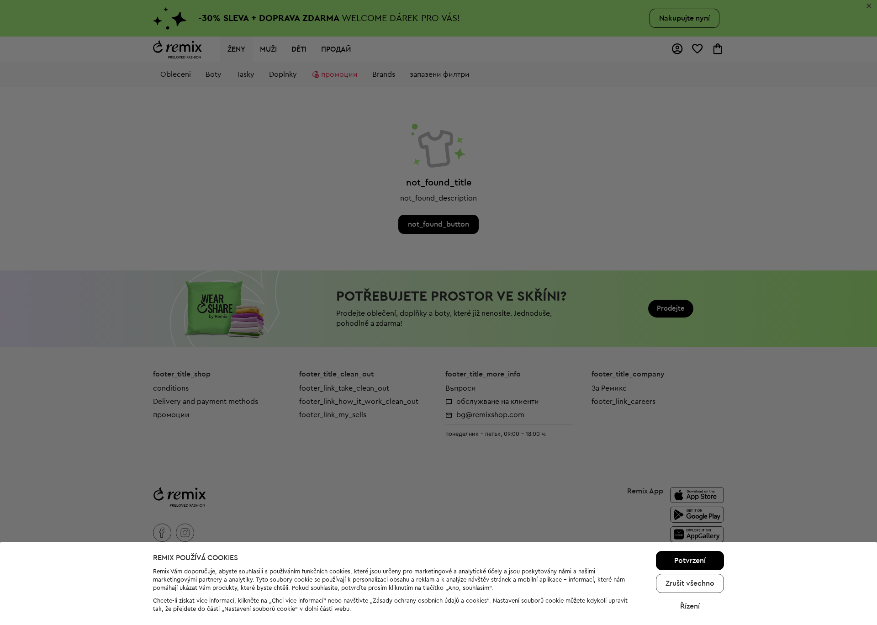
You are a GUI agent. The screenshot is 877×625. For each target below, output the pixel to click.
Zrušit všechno (690, 583)
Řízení (690, 606)
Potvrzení (690, 560)
